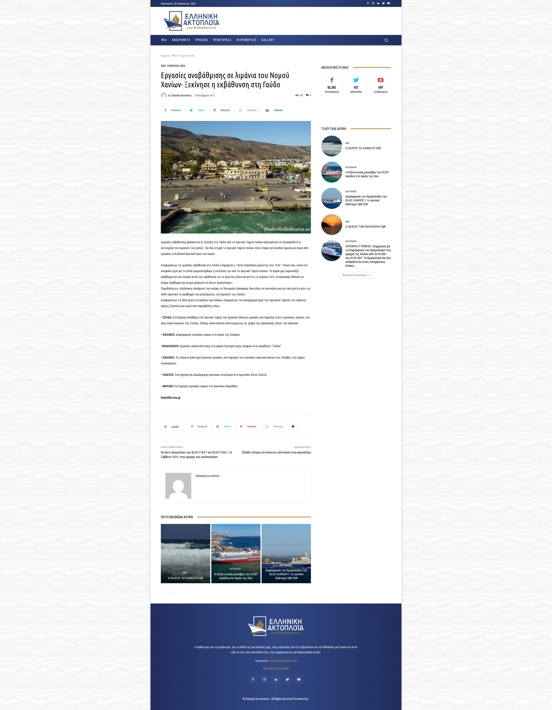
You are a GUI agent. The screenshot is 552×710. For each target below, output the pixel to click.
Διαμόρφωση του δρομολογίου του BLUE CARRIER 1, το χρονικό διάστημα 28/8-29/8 (286, 574)
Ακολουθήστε (356, 77)
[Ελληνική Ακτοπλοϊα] (164, 95)
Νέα (174, 55)
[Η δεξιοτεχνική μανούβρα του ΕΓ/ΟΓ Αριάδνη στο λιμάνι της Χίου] (236, 553)
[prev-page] (163, 590)
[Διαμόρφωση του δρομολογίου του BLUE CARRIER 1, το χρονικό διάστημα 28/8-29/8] (286, 553)
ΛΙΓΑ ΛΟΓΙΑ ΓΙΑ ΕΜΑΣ (276, 668)
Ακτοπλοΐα (235, 569)
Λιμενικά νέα (187, 55)
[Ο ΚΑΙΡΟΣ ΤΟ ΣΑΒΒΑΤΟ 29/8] (185, 553)
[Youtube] (388, 3)
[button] (386, 40)
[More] (293, 426)
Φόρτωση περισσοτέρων (354, 275)
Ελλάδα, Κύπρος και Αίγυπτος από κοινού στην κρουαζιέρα (276, 452)
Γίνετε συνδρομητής (380, 79)
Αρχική (165, 55)
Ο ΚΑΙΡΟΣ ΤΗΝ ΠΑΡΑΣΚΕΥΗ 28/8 (365, 226)
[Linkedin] (378, 3)
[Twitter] (383, 3)
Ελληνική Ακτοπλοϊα (181, 95)
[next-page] (170, 590)
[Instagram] (373, 3)
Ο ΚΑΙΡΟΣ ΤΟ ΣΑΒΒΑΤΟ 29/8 (185, 578)
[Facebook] (367, 3)
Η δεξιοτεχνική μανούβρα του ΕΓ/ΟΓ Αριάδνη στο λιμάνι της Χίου (236, 576)
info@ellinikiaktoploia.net (283, 660)
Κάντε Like (331, 77)
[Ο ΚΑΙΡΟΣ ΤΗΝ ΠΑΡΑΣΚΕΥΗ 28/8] (331, 224)
